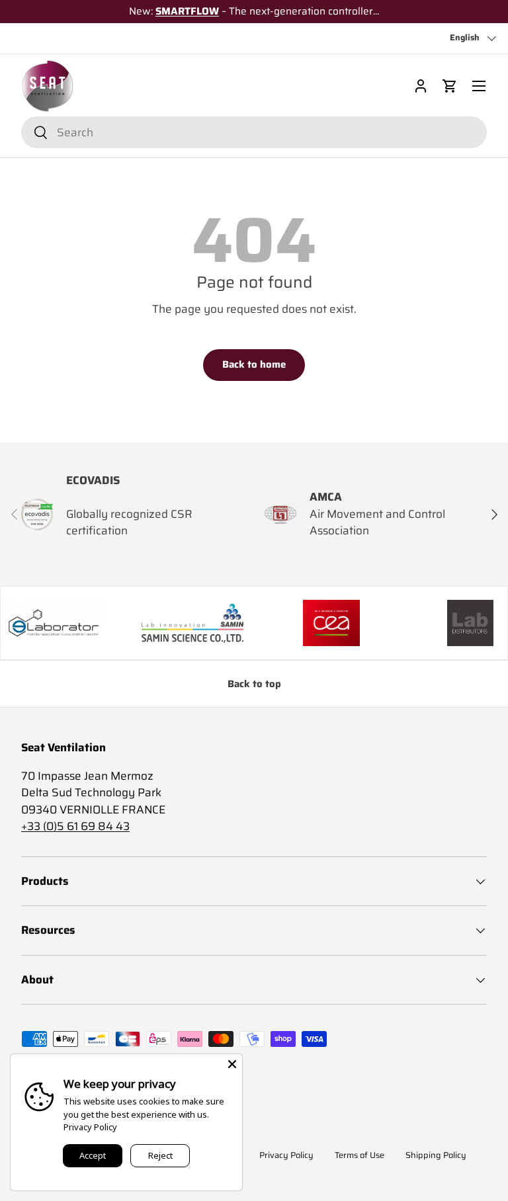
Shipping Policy (435, 1155)
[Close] (232, 1064)
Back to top (254, 684)
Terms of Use (359, 1155)
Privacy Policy (286, 1155)
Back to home (254, 364)
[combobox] (254, 132)
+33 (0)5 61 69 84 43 (75, 826)
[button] (449, 86)
